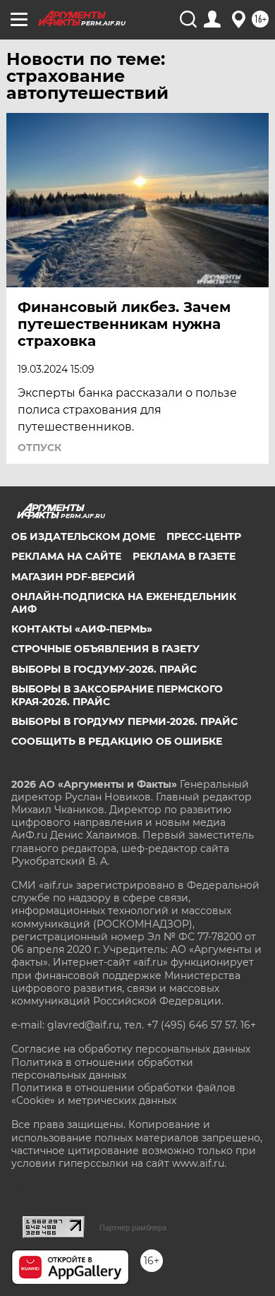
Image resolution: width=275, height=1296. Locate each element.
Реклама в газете (184, 556)
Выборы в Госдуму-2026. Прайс (104, 669)
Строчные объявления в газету (105, 648)
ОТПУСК (39, 447)
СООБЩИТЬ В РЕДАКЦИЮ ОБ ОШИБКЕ (116, 741)
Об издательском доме (83, 536)
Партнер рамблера (132, 1227)
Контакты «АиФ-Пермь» (81, 629)
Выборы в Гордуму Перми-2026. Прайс (124, 721)
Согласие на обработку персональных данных (130, 1049)
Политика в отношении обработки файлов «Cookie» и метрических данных (123, 1094)
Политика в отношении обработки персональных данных (102, 1068)
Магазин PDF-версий (73, 576)
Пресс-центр (203, 536)
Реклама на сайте (66, 556)
